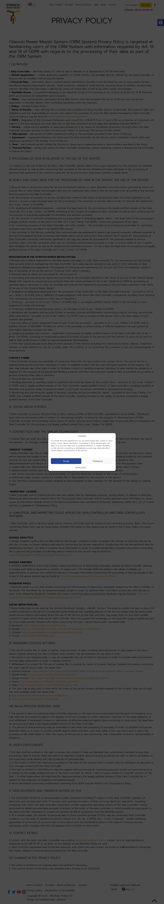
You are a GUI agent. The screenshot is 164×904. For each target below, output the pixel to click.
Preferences (98, 461)
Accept (66, 461)
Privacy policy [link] (80, 467)
